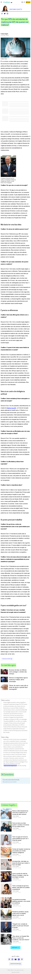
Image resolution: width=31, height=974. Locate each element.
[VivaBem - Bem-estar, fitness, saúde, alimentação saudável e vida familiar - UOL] (7, 2)
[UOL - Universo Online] (11, 2)
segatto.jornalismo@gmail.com (10, 765)
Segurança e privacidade (15, 972)
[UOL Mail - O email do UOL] (22, 2)
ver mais (14, 947)
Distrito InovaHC (11, 408)
